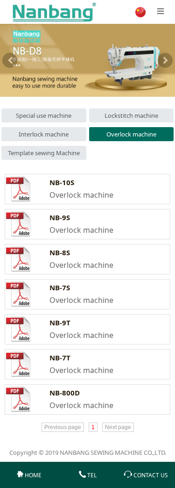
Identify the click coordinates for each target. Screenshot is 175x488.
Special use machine (43, 115)
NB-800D (64, 392)
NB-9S (59, 217)
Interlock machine (44, 134)
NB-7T (59, 357)
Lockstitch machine (131, 115)
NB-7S (59, 287)
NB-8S (59, 252)
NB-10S (61, 182)
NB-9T (59, 322)
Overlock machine (131, 134)
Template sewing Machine (44, 153)
